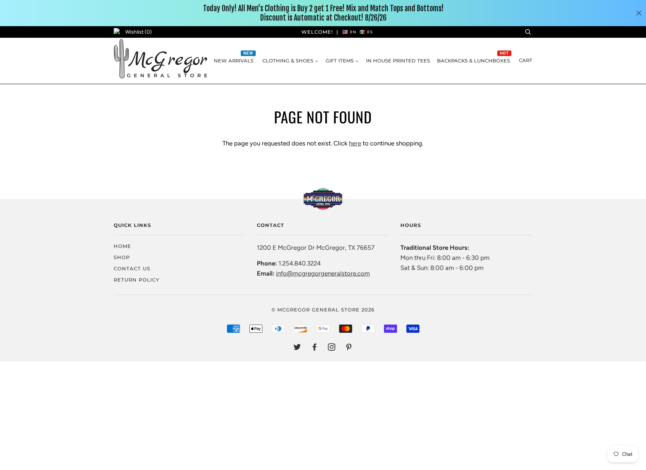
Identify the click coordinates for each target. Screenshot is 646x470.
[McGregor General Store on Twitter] (297, 348)
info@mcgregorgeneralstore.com (323, 273)
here (355, 143)
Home (122, 246)
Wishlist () (138, 32)
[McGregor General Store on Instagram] (332, 348)
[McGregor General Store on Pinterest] (349, 348)
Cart (525, 60)
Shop (122, 257)
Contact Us (132, 268)
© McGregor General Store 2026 (323, 310)
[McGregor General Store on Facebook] (315, 348)
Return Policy (136, 280)
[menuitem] (234, 60)
